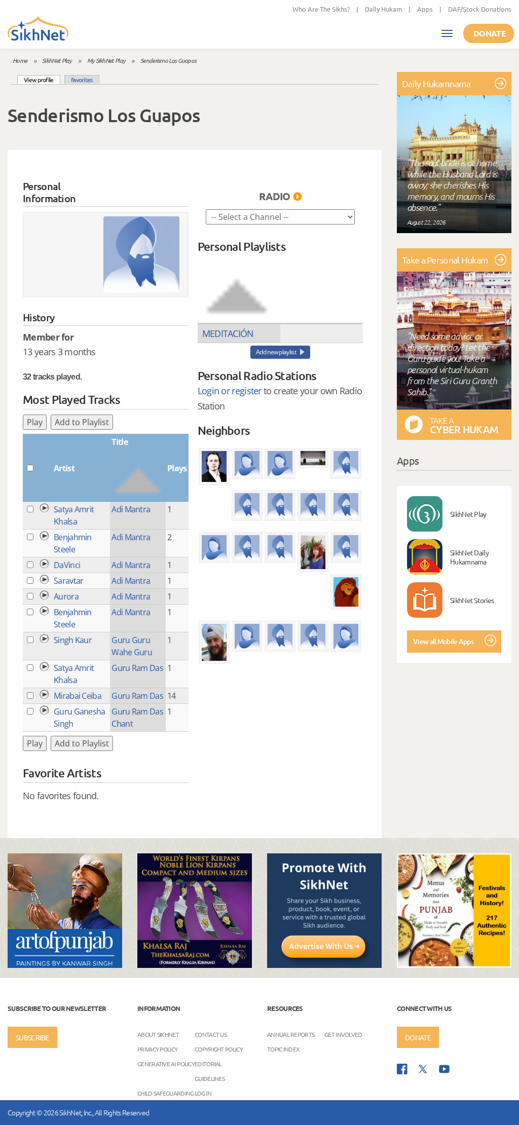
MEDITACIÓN (228, 333)
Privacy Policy (157, 1049)
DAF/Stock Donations (479, 9)
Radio (274, 196)
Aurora (66, 596)
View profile (42, 79)
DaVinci (67, 565)
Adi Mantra (131, 509)
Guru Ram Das (137, 667)
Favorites (82, 80)
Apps (425, 9)
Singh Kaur (73, 640)
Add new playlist (276, 352)
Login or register (230, 391)
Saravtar (68, 580)
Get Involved (343, 1034)
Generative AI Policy (166, 1064)
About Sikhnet (158, 1034)
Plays (177, 468)
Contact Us (211, 1034)
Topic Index (283, 1049)
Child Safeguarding (165, 1093)
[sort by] (236, 287)
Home (20, 60)
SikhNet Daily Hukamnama (469, 557)
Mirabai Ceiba (77, 695)
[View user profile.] (141, 254)
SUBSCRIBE (32, 1037)
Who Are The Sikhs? (321, 9)
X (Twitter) (423, 1069)
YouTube (444, 1069)
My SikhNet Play (106, 60)
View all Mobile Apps (443, 641)
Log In (203, 1093)
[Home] (38, 29)
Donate (489, 33)
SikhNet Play (57, 60)
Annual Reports (290, 1034)
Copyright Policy (219, 1049)
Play (35, 422)
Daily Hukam (383, 9)
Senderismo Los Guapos (168, 60)
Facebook (402, 1069)
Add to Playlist (82, 422)
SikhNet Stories (472, 600)
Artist (64, 468)
